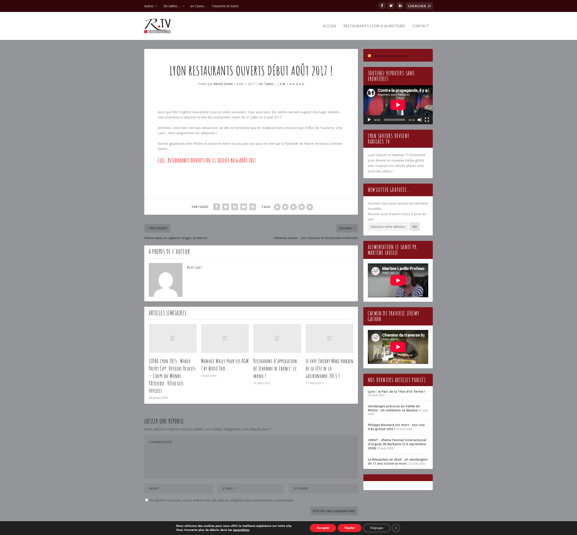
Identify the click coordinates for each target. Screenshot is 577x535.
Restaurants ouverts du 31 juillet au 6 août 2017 (212, 160)
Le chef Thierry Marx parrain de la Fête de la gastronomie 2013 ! (329, 368)
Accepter (323, 528)
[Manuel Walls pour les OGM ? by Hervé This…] (225, 338)
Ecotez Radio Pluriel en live (389, 56)
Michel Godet (223, 84)
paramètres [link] (241, 530)
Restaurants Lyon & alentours (374, 26)
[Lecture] (369, 120)
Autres (149, 6)
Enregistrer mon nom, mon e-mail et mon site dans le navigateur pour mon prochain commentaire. (222, 500)
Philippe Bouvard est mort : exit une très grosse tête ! (396, 427)
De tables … (172, 6)
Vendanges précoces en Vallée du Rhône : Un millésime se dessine (394, 408)
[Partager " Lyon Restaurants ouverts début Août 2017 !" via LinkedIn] (234, 206)
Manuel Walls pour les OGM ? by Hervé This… (225, 364)
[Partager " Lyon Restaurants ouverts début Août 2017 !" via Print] (252, 206)
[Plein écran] (427, 120)
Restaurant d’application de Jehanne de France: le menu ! (275, 368)
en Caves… (198, 6)
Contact (420, 26)
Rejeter (350, 528)
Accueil (330, 26)
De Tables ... (268, 84)
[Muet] (419, 120)
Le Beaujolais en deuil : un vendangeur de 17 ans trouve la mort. (398, 461)
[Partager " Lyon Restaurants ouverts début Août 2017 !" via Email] (243, 206)
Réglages (376, 528)
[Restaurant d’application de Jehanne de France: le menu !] (277, 338)
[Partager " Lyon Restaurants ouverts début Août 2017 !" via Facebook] (216, 206)
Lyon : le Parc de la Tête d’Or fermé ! (396, 391)
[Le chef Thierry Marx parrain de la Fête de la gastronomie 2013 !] (329, 338)
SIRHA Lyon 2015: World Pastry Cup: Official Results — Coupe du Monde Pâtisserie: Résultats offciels (172, 375)
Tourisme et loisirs (225, 6)
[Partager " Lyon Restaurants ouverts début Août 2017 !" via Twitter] (225, 206)
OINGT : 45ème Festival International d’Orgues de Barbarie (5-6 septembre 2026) (397, 444)
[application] (398, 104)
